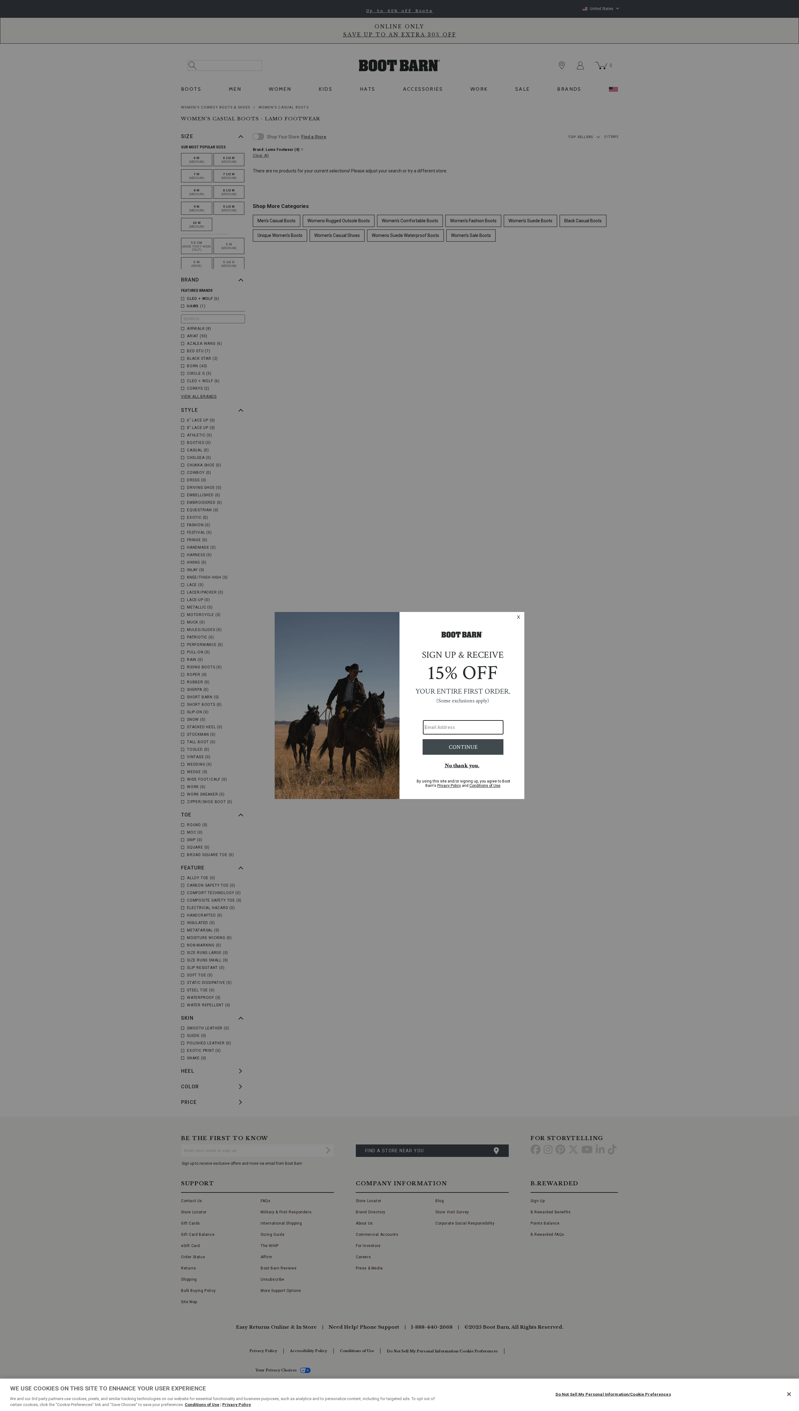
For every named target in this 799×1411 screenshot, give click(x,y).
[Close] (789, 1394)
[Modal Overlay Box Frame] (399, 705)
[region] (399, 1395)
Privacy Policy (236, 1404)
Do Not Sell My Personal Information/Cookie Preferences (613, 1394)
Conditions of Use (202, 1404)
